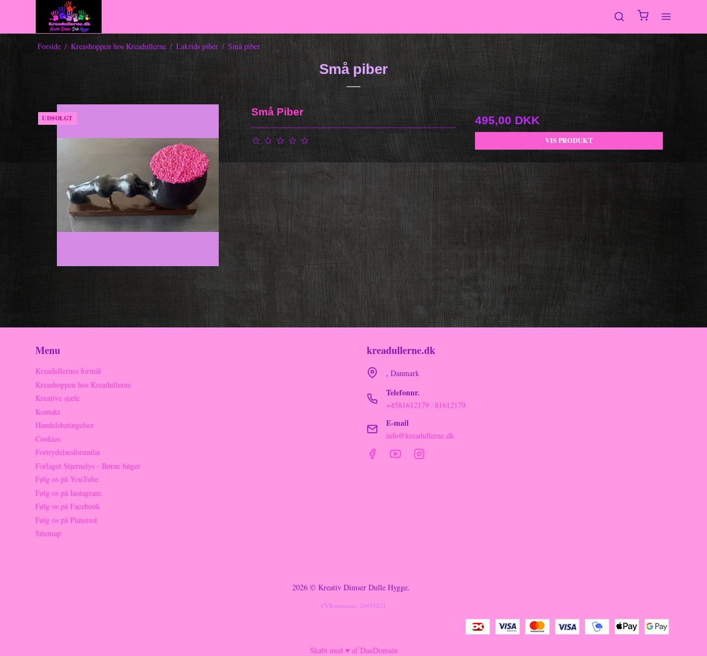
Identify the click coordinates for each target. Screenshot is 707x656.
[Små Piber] (138, 206)
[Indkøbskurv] (642, 16)
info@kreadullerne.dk (420, 435)
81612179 (450, 405)
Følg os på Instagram (68, 493)
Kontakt (47, 411)
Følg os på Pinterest (66, 520)
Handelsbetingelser (64, 425)
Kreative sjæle (57, 398)
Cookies (47, 438)
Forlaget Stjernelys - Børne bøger (87, 466)
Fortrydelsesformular (68, 452)
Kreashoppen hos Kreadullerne (83, 384)
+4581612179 (407, 405)
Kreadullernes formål (68, 371)
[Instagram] (419, 456)
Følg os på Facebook (67, 506)
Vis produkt (569, 140)
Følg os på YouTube (66, 479)
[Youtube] (395, 456)
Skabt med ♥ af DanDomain (354, 650)
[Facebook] (372, 456)
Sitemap (48, 533)
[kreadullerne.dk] (68, 16)
